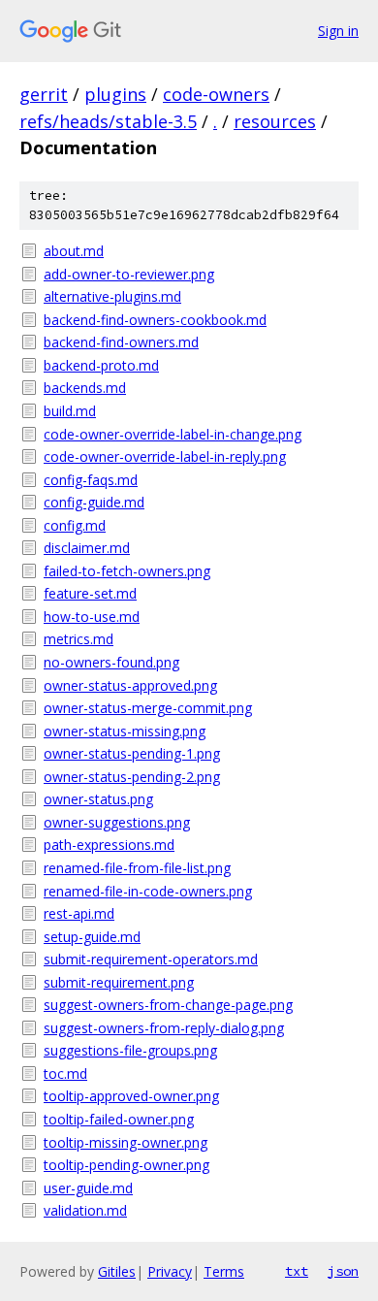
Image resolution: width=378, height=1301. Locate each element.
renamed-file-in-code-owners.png (148, 891)
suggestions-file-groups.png (130, 1050)
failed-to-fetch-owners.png (127, 571)
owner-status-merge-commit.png (148, 708)
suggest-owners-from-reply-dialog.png (164, 1028)
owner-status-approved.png (130, 685)
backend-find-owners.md (121, 342)
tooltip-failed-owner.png (119, 1119)
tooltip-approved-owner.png (131, 1096)
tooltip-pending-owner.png (126, 1164)
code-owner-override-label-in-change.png (172, 434)
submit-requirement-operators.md (151, 959)
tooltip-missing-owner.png (125, 1142)
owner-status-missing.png (124, 731)
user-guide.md (88, 1188)
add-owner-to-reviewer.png (129, 274)
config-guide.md (94, 502)
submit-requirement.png (119, 982)
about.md (74, 251)
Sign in (338, 30)
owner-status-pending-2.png (132, 776)
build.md (70, 411)
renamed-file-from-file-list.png (137, 868)
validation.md (85, 1210)
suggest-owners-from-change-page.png (168, 1004)
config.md (75, 525)
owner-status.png (98, 799)
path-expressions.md (109, 844)
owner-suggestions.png (117, 822)
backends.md (85, 387)
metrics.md (78, 639)
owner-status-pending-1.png (132, 753)
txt (296, 1271)
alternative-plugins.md (112, 296)
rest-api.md (79, 913)
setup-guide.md (92, 936)
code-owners (216, 94)
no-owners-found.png (111, 662)
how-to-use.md (92, 616)
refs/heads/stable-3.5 (108, 121)
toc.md (65, 1073)
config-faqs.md (91, 480)
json (343, 1271)
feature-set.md (90, 593)
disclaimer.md (87, 547)
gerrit (43, 94)
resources (275, 121)
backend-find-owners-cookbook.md (155, 319)
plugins (115, 94)
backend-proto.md (101, 365)
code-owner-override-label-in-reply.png (165, 456)
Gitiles (117, 1271)
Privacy (169, 1271)
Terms (224, 1271)
